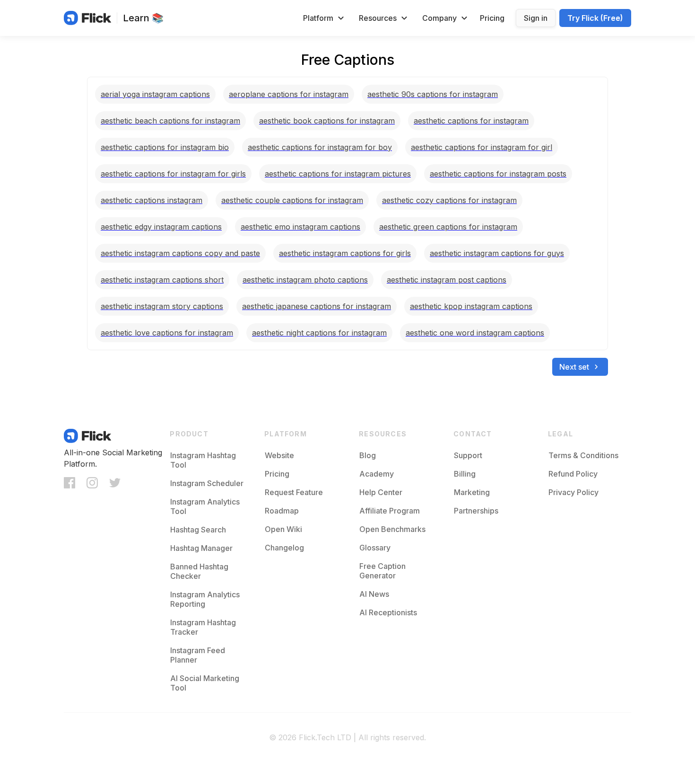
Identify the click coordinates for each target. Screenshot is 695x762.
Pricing (492, 18)
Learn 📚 (143, 18)
